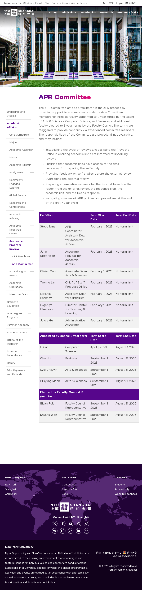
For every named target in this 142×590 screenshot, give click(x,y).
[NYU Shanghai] (71, 507)
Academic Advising (15, 216)
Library (11, 362)
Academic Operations (16, 284)
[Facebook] (62, 523)
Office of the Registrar (15, 342)
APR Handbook (21, 256)
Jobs (65, 494)
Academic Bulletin (20, 164)
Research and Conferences (18, 204)
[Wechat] (54, 531)
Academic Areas (17, 332)
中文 (111, 3)
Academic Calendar (21, 149)
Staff (48, 3)
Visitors (75, 3)
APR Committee (22, 264)
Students (28, 3)
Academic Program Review (16, 245)
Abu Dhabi (11, 494)
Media (84, 3)
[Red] (86, 531)
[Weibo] (86, 523)
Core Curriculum (19, 134)
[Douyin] (70, 531)
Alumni (66, 3)
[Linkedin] (78, 531)
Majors (13, 142)
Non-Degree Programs (15, 315)
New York (10, 484)
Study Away (16, 172)
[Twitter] (54, 523)
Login (119, 3)
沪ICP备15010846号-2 (108, 552)
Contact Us (68, 484)
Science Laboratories (14, 353)
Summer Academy (18, 324)
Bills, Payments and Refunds (16, 372)
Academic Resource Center (15, 229)
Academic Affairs (14, 125)
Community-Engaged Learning (16, 183)
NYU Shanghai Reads (18, 273)
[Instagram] (78, 523)
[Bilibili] (62, 531)
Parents (56, 3)
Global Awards (17, 195)
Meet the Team (18, 294)
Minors (13, 157)
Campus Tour (70, 489)
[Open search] (104, 3)
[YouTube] (70, 523)
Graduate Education (13, 304)
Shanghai (10, 489)
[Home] (19, 12)
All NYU (133, 3)
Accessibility (122, 489)
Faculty (39, 3)
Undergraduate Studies (16, 113)
